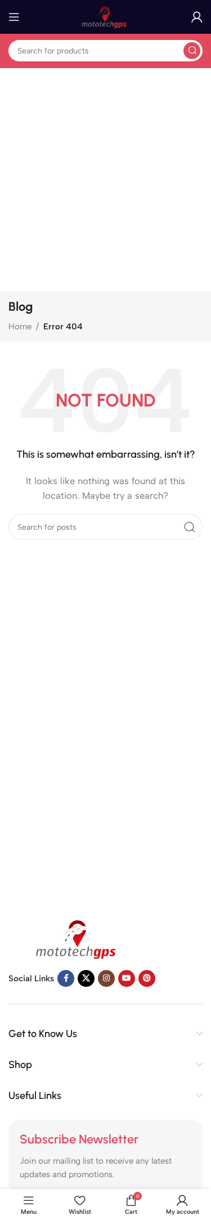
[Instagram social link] (106, 978)
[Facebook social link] (65, 978)
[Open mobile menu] (14, 17)
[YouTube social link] (126, 978)
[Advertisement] (105, 179)
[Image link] (78, 937)
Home (20, 326)
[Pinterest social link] (146, 978)
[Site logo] (105, 16)
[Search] (191, 50)
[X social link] (86, 978)
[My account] (197, 17)
